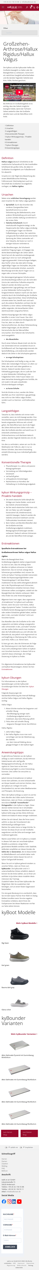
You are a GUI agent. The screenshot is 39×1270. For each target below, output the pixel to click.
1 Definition (9, 125)
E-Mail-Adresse (9, 1235)
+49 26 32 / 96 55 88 (11, 2)
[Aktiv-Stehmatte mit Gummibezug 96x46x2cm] (19, 1114)
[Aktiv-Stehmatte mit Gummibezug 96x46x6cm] (19, 1070)
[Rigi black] (19, 933)
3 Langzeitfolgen (11, 131)
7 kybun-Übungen (11, 145)
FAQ (3, 1168)
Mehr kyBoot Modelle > (26, 923)
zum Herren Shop (7, 1133)
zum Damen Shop (27, 1133)
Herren (4, 1159)
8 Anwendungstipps (12, 148)
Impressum (21, 1263)
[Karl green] (19, 955)
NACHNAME (8, 1214)
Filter (5, 28)
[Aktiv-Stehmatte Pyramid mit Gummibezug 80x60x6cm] (19, 1045)
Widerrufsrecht (21, 1265)
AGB (14, 1263)
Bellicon (5, 1171)
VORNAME (7, 1225)
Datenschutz (30, 1263)
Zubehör (5, 1164)
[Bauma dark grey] (19, 977)
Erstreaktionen (7, 669)
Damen (4, 1161)
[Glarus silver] (19, 1000)
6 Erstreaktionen (11, 142)
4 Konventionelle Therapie (14, 134)
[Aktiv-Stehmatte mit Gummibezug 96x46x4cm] (19, 1092)
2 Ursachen (9, 128)
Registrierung (11, 1265)
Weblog (4, 1166)
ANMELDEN (10, 1247)
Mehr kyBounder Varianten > (24, 1034)
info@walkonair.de (29, 2)
